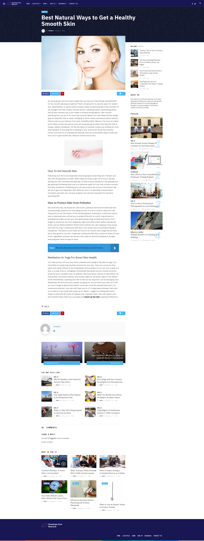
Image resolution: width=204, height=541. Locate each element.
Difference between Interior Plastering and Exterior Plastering (82, 502)
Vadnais (51, 30)
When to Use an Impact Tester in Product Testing (112, 505)
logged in (53, 438)
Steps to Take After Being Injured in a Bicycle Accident (68, 411)
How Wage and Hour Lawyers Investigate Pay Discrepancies (110, 380)
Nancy (58, 385)
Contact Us (73, 4)
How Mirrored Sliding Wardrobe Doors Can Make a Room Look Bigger (150, 62)
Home (28, 4)
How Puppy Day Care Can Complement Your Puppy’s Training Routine (151, 84)
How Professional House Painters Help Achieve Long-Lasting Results (151, 73)
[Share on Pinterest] (62, 94)
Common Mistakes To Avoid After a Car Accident (53, 471)
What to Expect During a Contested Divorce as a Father (112, 471)
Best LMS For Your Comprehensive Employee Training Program (145, 175)
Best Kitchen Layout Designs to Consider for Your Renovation (144, 144)
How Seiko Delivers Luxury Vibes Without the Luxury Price (54, 497)
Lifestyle (36, 4)
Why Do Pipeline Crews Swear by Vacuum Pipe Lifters (67, 380)
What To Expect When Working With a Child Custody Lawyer (83, 471)
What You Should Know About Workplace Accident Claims (109, 396)
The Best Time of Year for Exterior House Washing (151, 52)
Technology (134, 171)
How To (52, 4)
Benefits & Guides (137, 232)
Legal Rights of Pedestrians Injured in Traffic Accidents (108, 411)
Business (62, 4)
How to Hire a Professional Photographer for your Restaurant (145, 204)
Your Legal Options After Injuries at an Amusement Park (67, 396)
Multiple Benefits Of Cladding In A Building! (145, 235)
